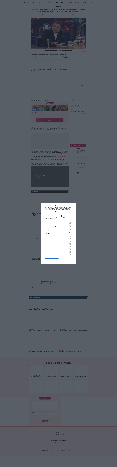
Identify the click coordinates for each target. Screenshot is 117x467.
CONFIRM (52, 258)
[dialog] (58, 233)
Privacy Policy (64, 261)
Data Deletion (53, 261)
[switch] (70, 223)
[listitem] (58, 220)
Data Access (58, 261)
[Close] (74, 205)
